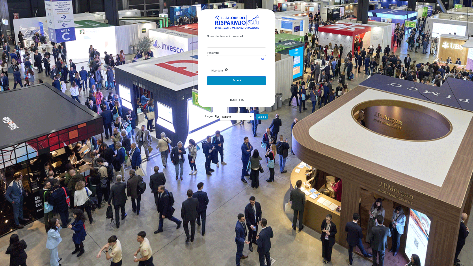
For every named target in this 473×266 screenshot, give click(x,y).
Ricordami (217, 70)
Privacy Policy (236, 99)
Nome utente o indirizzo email (225, 36)
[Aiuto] (226, 69)
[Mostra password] (262, 59)
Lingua (209, 116)
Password (213, 52)
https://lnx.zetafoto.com (236, 22)
